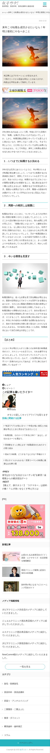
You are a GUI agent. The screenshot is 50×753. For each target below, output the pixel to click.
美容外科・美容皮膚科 (14, 692)
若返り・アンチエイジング (16, 701)
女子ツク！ (24, 750)
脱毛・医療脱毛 (11, 683)
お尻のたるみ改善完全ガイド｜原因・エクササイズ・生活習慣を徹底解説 (34, 558)
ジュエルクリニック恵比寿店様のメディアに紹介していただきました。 (24, 622)
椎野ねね (11, 409)
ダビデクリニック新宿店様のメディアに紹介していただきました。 (24, 645)
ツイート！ (9, 388)
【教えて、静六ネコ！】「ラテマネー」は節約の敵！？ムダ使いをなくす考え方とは (24, 485)
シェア (7, 385)
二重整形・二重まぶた (14, 709)
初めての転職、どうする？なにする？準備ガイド (25, 454)
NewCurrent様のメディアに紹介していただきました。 (25, 656)
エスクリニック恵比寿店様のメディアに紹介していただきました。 (24, 634)
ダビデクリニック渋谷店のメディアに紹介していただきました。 (24, 611)
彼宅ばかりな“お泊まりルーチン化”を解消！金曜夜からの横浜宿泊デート (24, 475)
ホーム (4, 12)
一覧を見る (25, 666)
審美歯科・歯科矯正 (13, 726)
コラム (7, 735)
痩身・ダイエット (12, 718)
